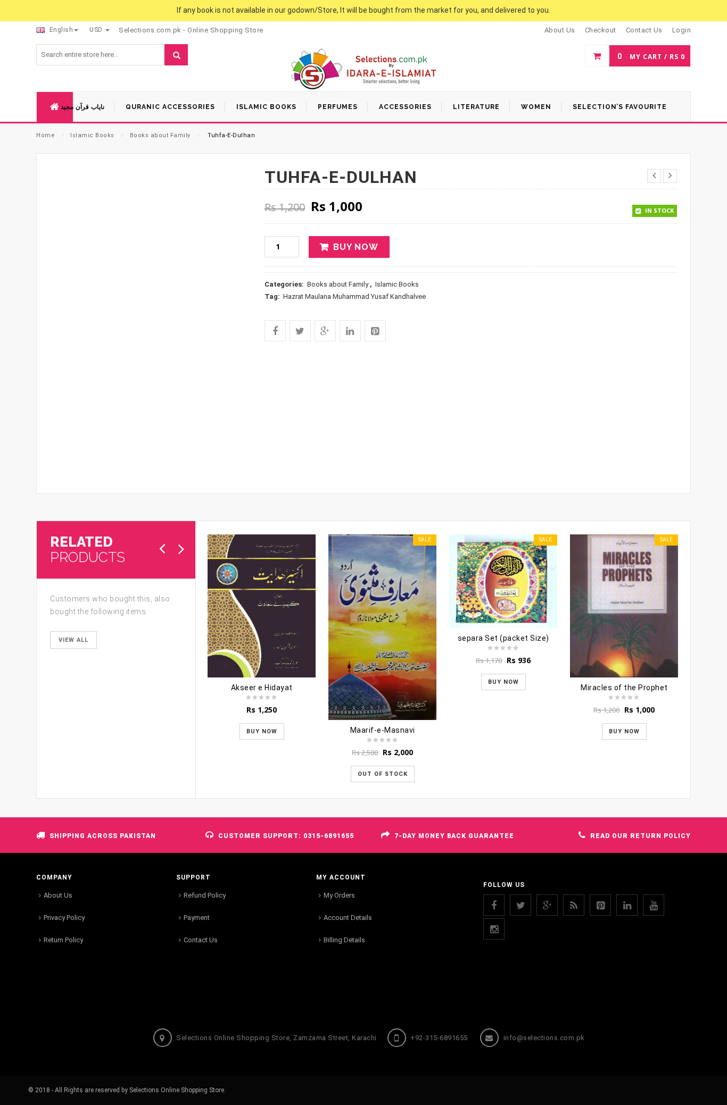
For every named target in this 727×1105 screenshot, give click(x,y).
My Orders (339, 895)
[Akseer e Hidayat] (262, 605)
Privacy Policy (64, 918)
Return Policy (63, 940)
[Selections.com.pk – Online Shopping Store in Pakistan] (364, 70)
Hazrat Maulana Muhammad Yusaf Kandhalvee (354, 296)
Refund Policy (205, 895)
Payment (197, 918)
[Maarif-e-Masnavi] (382, 627)
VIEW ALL (73, 640)
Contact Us (201, 940)
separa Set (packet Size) (503, 638)
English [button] (60, 30)
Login (681, 30)
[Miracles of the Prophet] (624, 605)
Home (45, 135)
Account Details (348, 918)
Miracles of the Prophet (624, 687)
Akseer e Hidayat (262, 687)
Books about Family (160, 135)
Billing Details (344, 940)
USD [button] (96, 30)
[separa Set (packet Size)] (503, 581)
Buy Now (355, 247)
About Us (58, 895)
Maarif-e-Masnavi (382, 730)
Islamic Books (92, 135)
